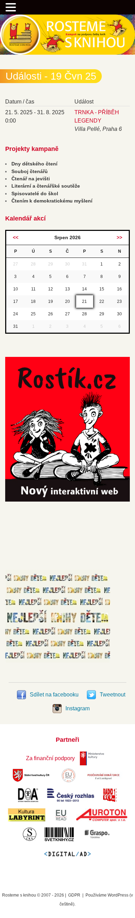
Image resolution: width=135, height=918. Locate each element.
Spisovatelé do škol (34, 193)
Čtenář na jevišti (30, 178)
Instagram (77, 708)
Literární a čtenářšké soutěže (45, 186)
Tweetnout (111, 695)
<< (15, 237)
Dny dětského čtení (34, 163)
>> (119, 237)
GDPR (74, 895)
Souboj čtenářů (29, 171)
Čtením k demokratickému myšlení (51, 201)
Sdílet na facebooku (54, 695)
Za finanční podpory (50, 758)
